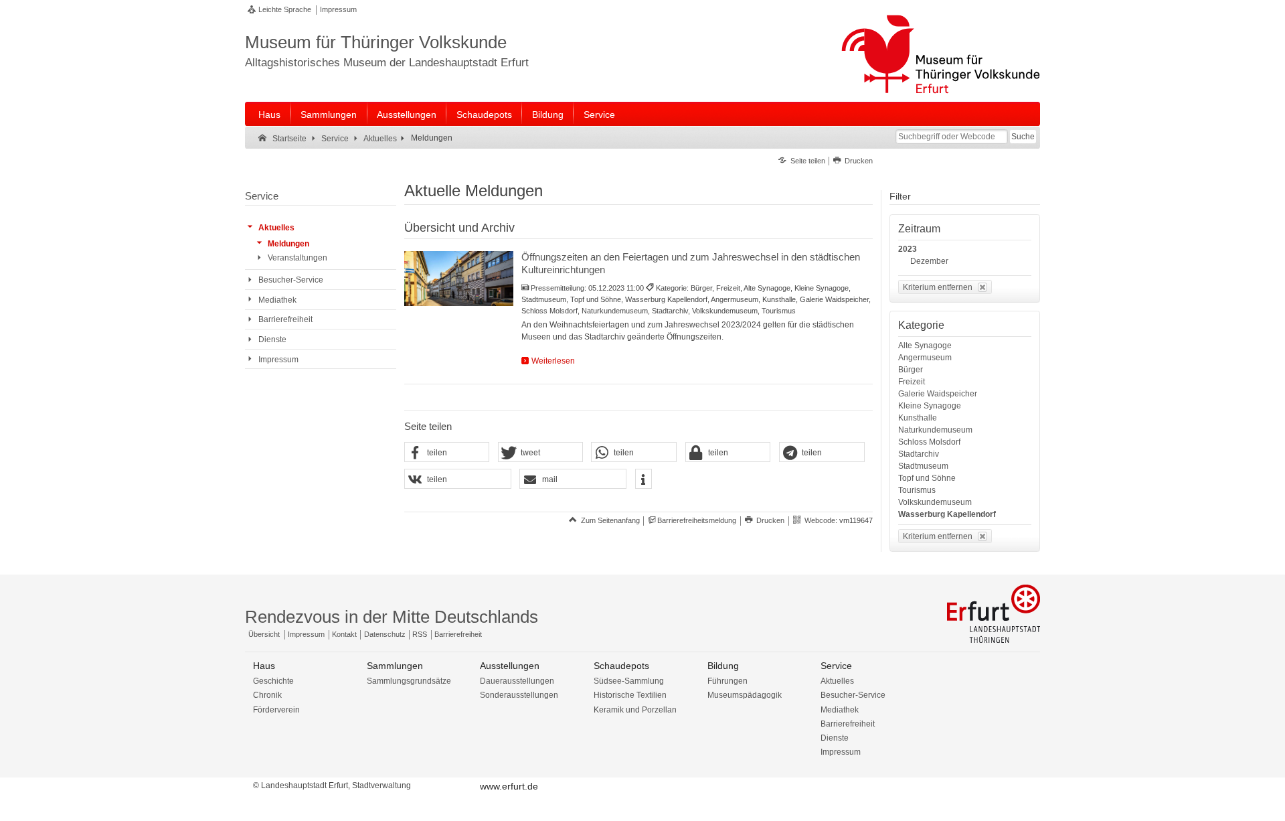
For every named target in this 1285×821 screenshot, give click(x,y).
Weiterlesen (553, 361)
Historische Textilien (630, 695)
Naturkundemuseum (935, 430)
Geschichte (273, 681)
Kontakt (344, 634)
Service (599, 114)
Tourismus (917, 490)
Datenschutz (385, 634)
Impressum (338, 9)
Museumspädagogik (744, 695)
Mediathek (840, 710)
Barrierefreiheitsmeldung (696, 520)
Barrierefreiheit (458, 634)
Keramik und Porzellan (635, 710)
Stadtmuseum (923, 466)
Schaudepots (484, 114)
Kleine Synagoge (929, 405)
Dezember (929, 261)
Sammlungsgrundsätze (409, 681)
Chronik (267, 695)
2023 (907, 249)
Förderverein (276, 710)
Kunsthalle (917, 418)
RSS (419, 634)
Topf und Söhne (927, 478)
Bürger (910, 369)
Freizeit (911, 381)
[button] (447, 453)
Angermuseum (925, 357)
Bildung (548, 114)
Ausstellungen (406, 114)
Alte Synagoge (925, 345)
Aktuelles (837, 681)
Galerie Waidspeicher (937, 393)
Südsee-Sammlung (629, 681)
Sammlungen (329, 114)
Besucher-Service (853, 695)
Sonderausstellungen (519, 695)
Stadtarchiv (918, 454)
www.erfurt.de (509, 786)
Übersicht (264, 634)
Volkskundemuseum (935, 502)
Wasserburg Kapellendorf (947, 514)
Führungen (727, 681)
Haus (269, 114)
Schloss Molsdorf (929, 442)
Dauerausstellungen (517, 681)
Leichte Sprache (284, 9)
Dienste (835, 738)
